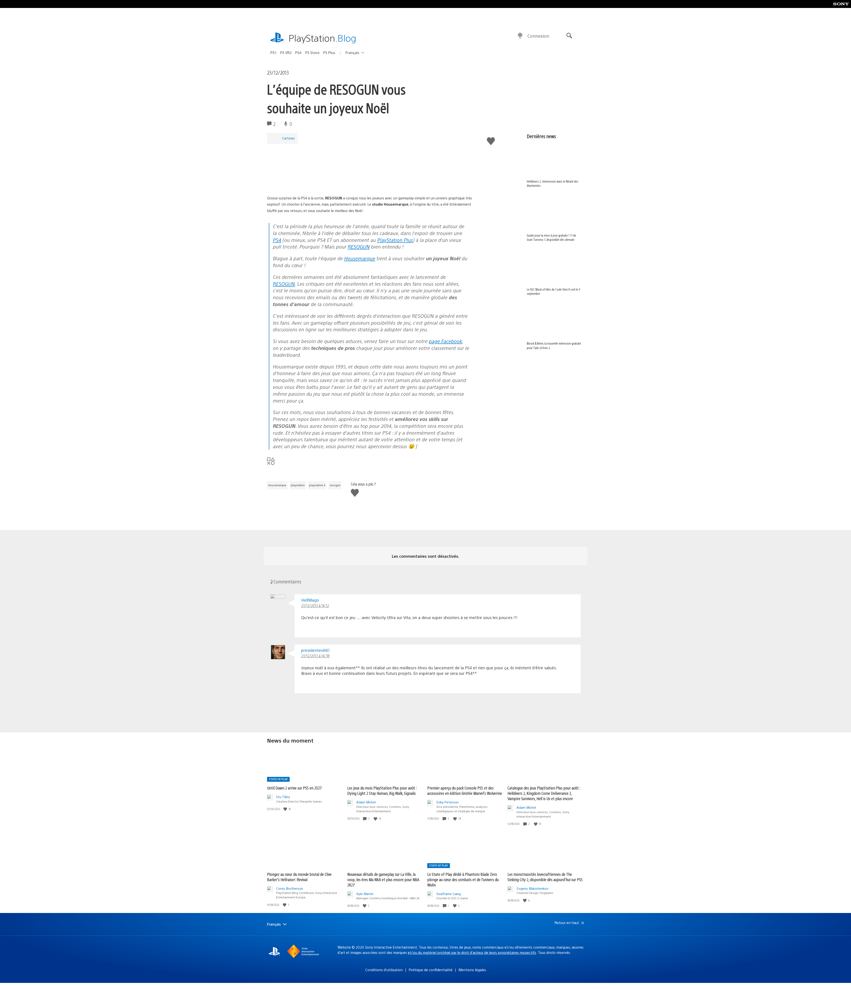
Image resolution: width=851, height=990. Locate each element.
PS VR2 (286, 52)
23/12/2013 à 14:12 (315, 605)
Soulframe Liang (448, 894)
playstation (298, 485)
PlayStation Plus (395, 240)
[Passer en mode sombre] (520, 36)
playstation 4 (317, 485)
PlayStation (322, 38)
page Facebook (445, 341)
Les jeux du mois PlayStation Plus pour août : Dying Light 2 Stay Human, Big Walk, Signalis (382, 790)
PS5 (273, 52)
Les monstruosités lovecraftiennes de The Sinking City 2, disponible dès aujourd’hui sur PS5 (545, 877)
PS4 (298, 52)
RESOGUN (359, 246)
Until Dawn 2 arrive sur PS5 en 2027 (294, 787)
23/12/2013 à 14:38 (315, 655)
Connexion (538, 36)
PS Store (312, 52)
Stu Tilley (283, 797)
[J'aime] (285, 809)
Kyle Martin (364, 894)
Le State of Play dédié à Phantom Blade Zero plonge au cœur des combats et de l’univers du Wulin (463, 879)
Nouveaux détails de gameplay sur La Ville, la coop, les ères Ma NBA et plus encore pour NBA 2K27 (383, 879)
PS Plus (329, 52)
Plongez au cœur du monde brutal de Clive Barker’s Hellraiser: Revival (299, 877)
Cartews (288, 138)
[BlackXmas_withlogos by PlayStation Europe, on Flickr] (301, 182)
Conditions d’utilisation (384, 969)
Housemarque (359, 258)
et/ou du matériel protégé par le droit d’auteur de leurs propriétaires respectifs (472, 952)
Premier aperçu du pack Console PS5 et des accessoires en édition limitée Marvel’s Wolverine (464, 790)
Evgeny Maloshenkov (532, 888)
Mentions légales (472, 969)
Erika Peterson (447, 802)
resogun (335, 485)
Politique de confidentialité (431, 969)
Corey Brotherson (289, 888)
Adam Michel (366, 802)
